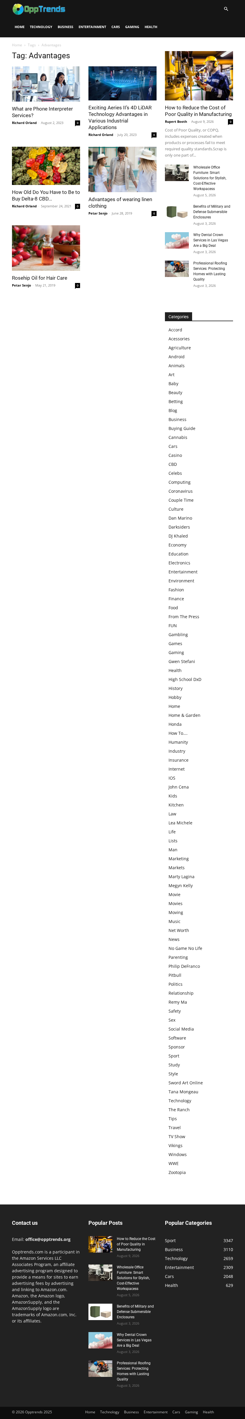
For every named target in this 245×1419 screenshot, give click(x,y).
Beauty (175, 392)
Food (173, 607)
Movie (174, 894)
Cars (115, 27)
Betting (176, 401)
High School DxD (185, 679)
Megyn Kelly (181, 885)
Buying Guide (182, 428)
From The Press (184, 616)
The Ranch (179, 1109)
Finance (176, 598)
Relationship (181, 993)
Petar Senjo (98, 213)
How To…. (178, 733)
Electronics (179, 563)
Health (151, 27)
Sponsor (177, 1047)
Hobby (175, 697)
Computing (180, 482)
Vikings (176, 1145)
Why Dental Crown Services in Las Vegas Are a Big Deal (210, 240)
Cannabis (178, 437)
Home (19, 27)
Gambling (178, 634)
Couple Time (181, 500)
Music (174, 921)
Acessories (179, 339)
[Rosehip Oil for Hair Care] (46, 248)
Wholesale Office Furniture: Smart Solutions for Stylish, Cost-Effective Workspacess (209, 178)
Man (173, 849)
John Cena (179, 787)
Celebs (175, 473)
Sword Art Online (186, 1083)
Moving (176, 912)
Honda (175, 724)
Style (173, 1074)
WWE (174, 1163)
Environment (181, 581)
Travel (175, 1127)
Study (174, 1065)
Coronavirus (181, 491)
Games (175, 643)
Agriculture (180, 347)
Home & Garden (184, 715)
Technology (41, 27)
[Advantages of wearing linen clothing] (122, 169)
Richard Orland (24, 122)
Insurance (179, 760)
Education (179, 554)
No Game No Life (185, 948)
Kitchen (176, 805)
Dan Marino (180, 518)
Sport (174, 1056)
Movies (176, 903)
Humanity (178, 742)
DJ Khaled (178, 536)
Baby (173, 383)
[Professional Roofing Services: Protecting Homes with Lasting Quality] (177, 269)
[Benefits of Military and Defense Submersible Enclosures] (177, 212)
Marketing (179, 858)
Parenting (178, 957)
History (176, 688)
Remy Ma (178, 1002)
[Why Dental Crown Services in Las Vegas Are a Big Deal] (177, 240)
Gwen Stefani (182, 661)
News (174, 939)
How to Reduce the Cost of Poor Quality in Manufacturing (136, 1244)
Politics (176, 984)
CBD (173, 464)
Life (172, 832)
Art (171, 374)
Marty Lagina (182, 876)
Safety (175, 1011)
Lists (173, 841)
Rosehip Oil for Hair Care (39, 278)
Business (65, 27)
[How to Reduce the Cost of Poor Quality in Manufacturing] (199, 75)
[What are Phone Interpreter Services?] (46, 84)
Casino (175, 455)
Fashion (176, 590)
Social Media (181, 1029)
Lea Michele (180, 823)
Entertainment (92, 27)
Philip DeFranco (184, 966)
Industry (177, 751)
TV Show (177, 1136)
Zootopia (177, 1172)
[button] (226, 9)
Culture (176, 509)
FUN (173, 625)
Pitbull (175, 975)
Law (172, 814)
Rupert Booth (176, 121)
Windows (178, 1154)
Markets (177, 867)
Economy (177, 545)
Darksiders (179, 527)
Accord (175, 330)
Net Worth (179, 930)
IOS (172, 778)
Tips (173, 1118)
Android (177, 356)
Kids (173, 796)
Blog (173, 410)
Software (177, 1038)
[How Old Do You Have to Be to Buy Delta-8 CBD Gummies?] (46, 166)
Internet (177, 769)
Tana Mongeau (183, 1092)
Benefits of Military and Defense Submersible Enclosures (211, 211)
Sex (172, 1020)
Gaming (132, 27)
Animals (177, 365)
